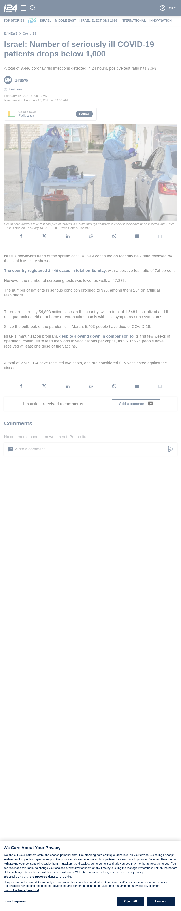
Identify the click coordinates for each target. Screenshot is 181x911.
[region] (90, 876)
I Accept (160, 901)
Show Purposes (15, 901)
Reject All (130, 901)
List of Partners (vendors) (21, 890)
